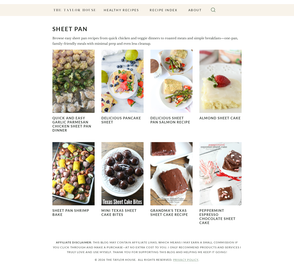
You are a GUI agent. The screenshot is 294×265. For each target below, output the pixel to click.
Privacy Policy (185, 259)
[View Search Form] (213, 10)
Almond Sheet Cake (220, 118)
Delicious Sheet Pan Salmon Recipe (170, 120)
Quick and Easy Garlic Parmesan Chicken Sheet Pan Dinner (71, 124)
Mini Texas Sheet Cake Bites (119, 212)
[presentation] (73, 81)
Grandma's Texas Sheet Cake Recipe (169, 212)
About (195, 10)
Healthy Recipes (121, 10)
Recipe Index (163, 10)
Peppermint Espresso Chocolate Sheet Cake (217, 216)
